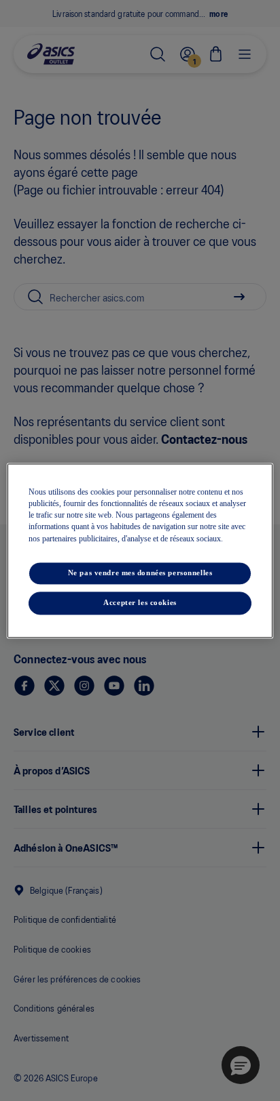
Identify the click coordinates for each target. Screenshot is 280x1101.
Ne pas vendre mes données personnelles (140, 572)
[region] (140, 550)
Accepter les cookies (139, 602)
